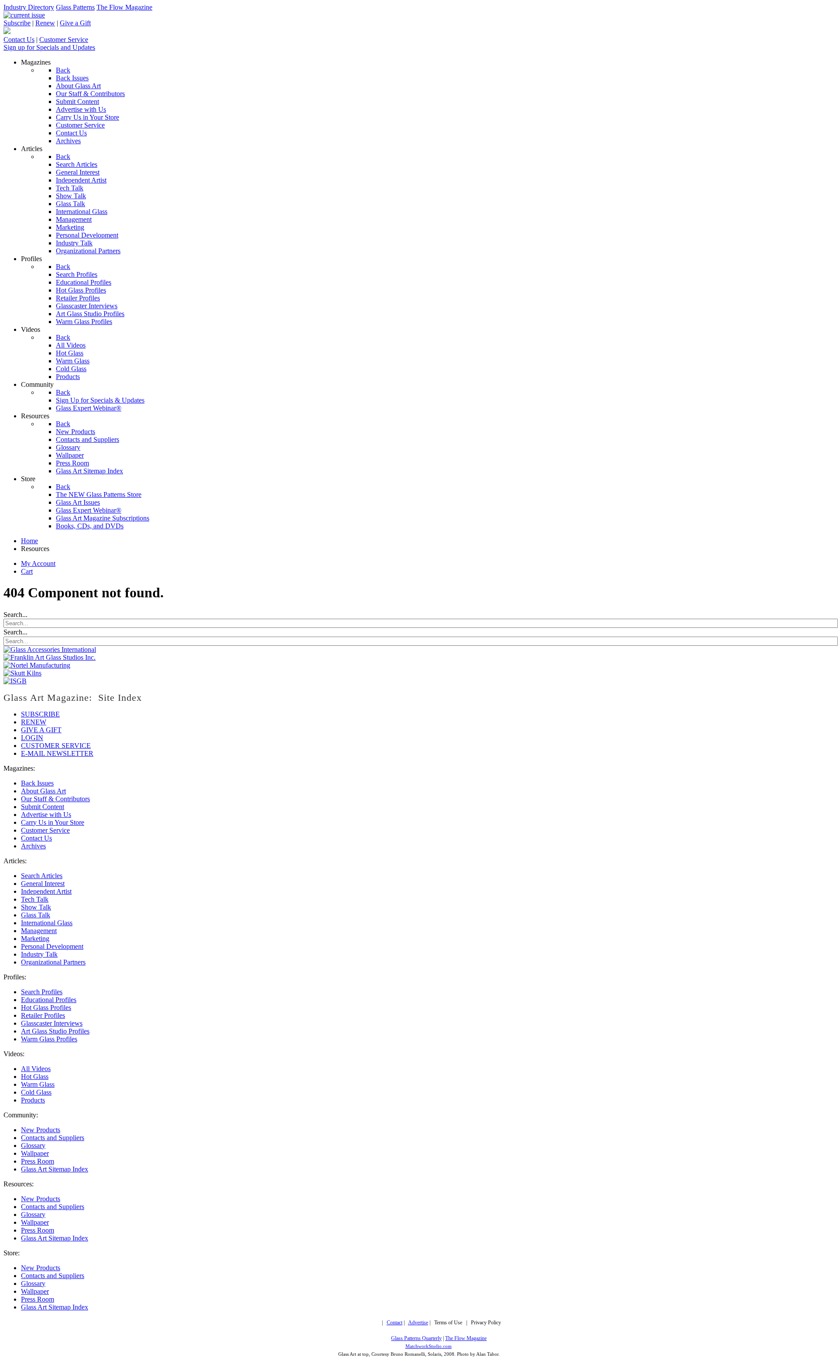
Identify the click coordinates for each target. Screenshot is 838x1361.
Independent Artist (46, 891)
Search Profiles (41, 992)
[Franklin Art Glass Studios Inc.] (49, 657)
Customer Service (63, 39)
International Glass (46, 923)
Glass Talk (35, 915)
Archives (33, 846)
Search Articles (41, 875)
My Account (38, 563)
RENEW (33, 722)
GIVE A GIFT (41, 730)
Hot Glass (34, 1076)
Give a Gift (75, 23)
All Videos (36, 1068)
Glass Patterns (75, 7)
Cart (27, 571)
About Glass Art (43, 791)
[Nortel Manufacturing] (36, 665)
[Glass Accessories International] (49, 649)
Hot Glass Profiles (46, 1007)
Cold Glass (36, 1092)
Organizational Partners (53, 962)
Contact (394, 1323)
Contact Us (18, 39)
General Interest (43, 883)
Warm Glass (38, 1084)
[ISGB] (15, 681)
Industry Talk (39, 954)
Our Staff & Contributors (55, 799)
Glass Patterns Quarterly (416, 1338)
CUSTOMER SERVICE (56, 745)
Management (39, 930)
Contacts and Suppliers (52, 1137)
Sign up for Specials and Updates (49, 47)
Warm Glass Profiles (49, 1039)
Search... (15, 614)
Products (33, 1100)
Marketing (35, 938)
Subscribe (17, 23)
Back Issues (37, 783)
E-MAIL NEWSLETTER (57, 753)
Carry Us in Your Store (52, 822)
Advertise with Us (46, 814)
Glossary (33, 1145)
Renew (45, 23)
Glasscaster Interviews (51, 1023)
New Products (40, 1130)
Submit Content (42, 806)
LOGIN (32, 737)
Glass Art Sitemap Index (54, 1169)
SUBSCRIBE (40, 714)
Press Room (37, 1161)
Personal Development (52, 946)
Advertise (418, 1323)
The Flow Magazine (124, 7)
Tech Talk (34, 899)
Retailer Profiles (43, 1015)
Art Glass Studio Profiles (55, 1031)
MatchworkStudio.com (428, 1346)
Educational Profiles (48, 999)
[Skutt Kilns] (22, 673)
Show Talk (36, 907)
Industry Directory (28, 7)
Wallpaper (35, 1153)
